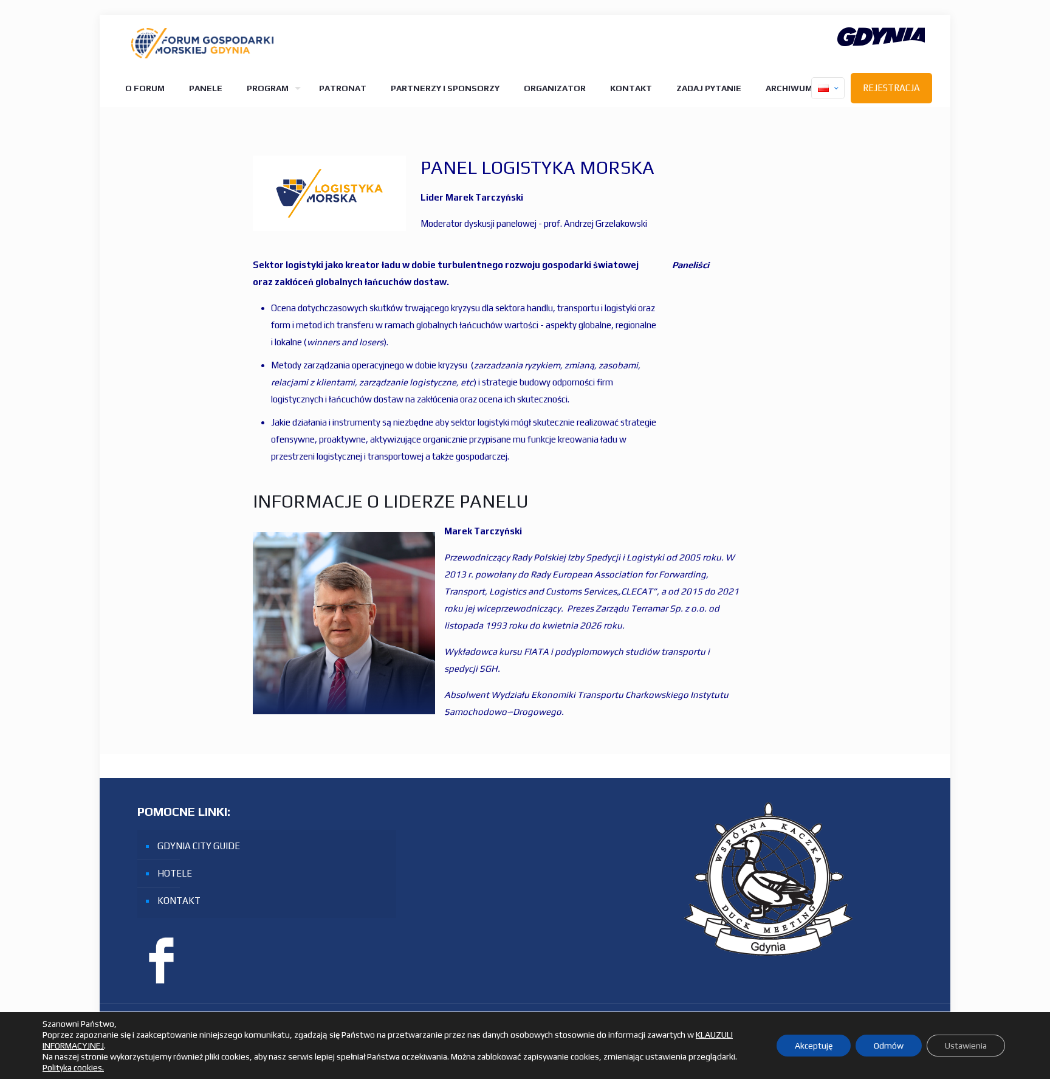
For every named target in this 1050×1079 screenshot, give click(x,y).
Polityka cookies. (73, 1067)
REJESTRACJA (891, 88)
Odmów (889, 1045)
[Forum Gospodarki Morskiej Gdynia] (202, 42)
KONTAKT (179, 900)
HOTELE (174, 873)
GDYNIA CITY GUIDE (198, 846)
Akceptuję (813, 1045)
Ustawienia (966, 1045)
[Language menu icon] (828, 88)
